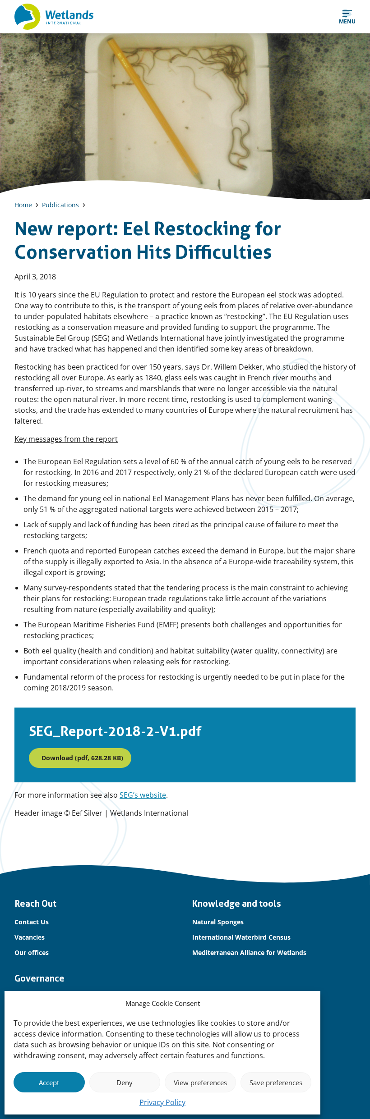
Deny (124, 1082)
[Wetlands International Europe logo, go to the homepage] (53, 17)
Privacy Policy (162, 1102)
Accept (49, 1082)
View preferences (200, 1082)
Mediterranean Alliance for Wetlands (249, 952)
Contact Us (31, 922)
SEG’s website (143, 795)
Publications (60, 205)
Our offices (31, 952)
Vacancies (29, 937)
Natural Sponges (218, 922)
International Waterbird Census (241, 937)
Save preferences (276, 1082)
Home (23, 205)
